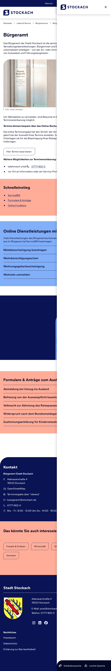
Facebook (46, 623)
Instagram (34, 623)
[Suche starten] (80, 13)
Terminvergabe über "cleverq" (23, 494)
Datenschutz (10, 643)
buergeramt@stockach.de (21, 499)
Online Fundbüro (17, 205)
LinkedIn (40, 623)
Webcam (49, 3)
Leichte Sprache (64, 3)
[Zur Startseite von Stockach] (18, 12)
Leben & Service (24, 23)
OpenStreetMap (16, 488)
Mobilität (89, 546)
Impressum (9, 637)
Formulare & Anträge (19, 200)
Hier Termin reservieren (19, 151)
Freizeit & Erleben (15, 546)
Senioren (11, 555)
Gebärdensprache (82, 3)
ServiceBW (14, 195)
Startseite (7, 23)
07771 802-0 (38, 166)
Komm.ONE (102, 657)
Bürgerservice (41, 23)
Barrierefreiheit (101, 3)
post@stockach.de (50, 608)
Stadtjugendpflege (64, 546)
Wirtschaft (40, 546)
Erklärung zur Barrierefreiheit (19, 649)
